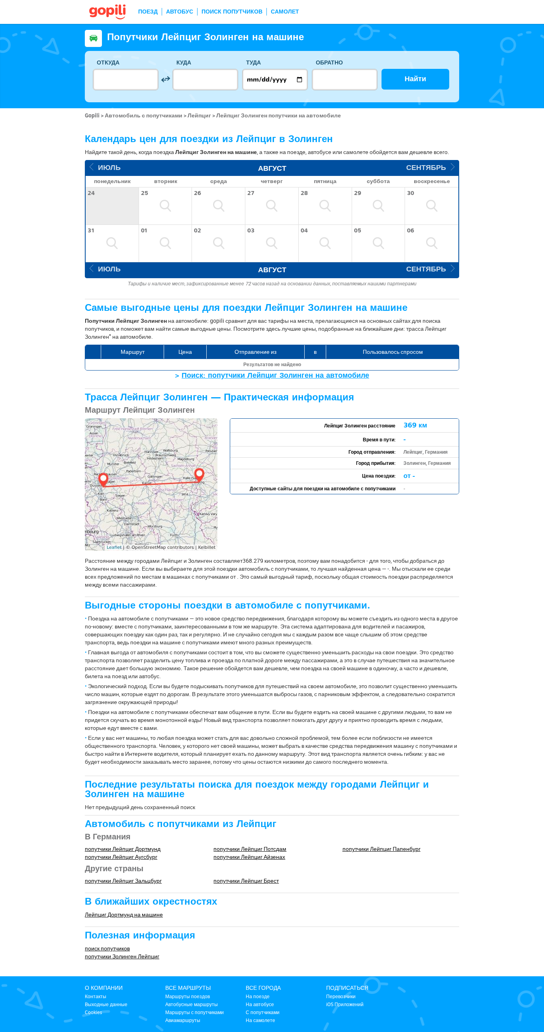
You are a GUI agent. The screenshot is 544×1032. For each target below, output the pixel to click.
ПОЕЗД (148, 12)
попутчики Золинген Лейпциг (122, 956)
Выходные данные (106, 1004)
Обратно (329, 62)
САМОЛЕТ (285, 12)
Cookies (93, 1012)
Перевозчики (341, 996)
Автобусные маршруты (191, 1004)
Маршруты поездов (187, 996)
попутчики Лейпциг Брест (246, 880)
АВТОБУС (179, 12)
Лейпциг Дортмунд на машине (124, 914)
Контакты (95, 996)
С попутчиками (263, 1012)
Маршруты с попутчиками (194, 1012)
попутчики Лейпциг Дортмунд (122, 849)
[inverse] (165, 79)
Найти (415, 79)
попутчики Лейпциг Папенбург (381, 849)
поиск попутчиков (107, 948)
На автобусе (260, 1004)
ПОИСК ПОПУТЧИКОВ (232, 12)
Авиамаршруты (182, 1020)
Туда (253, 62)
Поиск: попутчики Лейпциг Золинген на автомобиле (275, 375)
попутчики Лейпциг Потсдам (249, 849)
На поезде (258, 996)
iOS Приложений (345, 1004)
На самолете (260, 1020)
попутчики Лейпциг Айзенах (249, 856)
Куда (183, 62)
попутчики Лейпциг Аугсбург (121, 856)
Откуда (108, 62)
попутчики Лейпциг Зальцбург (123, 880)
